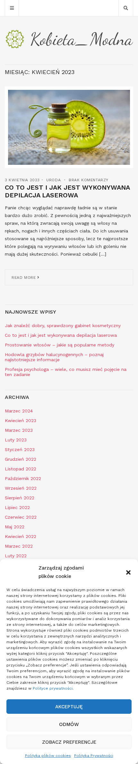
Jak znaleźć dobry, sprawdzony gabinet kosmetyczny (63, 325)
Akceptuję (69, 707)
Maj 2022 (14, 526)
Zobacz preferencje (69, 742)
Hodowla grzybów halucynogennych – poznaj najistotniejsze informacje (54, 357)
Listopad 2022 (20, 468)
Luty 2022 (16, 555)
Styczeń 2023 (20, 449)
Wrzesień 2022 (21, 488)
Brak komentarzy (88, 180)
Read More (24, 277)
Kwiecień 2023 (20, 420)
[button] (128, 572)
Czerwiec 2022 (21, 517)
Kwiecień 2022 (20, 536)
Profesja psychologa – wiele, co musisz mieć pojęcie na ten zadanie (65, 372)
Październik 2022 (23, 478)
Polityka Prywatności (93, 755)
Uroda (53, 180)
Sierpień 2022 (19, 497)
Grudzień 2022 (20, 459)
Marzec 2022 (19, 546)
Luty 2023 (16, 439)
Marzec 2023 (19, 430)
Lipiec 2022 (17, 507)
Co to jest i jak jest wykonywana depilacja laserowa (67, 191)
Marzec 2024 (19, 410)
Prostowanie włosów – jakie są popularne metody (59, 344)
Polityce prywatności (53, 688)
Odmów (69, 724)
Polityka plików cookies (48, 755)
